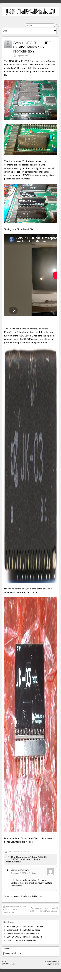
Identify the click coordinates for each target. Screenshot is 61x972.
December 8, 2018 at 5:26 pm (23, 873)
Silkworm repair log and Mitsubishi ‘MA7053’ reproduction (14, 910)
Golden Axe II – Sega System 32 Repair (23, 930)
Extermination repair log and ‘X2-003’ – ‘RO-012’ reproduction (44, 909)
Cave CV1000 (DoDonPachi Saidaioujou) (24, 937)
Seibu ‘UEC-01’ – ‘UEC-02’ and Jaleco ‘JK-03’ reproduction (32, 47)
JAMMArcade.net (8, 964)
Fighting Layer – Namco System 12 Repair (25, 926)
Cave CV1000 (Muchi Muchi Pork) (21, 940)
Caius (18, 852)
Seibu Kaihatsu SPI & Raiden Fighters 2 (24, 933)
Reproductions (22, 56)
